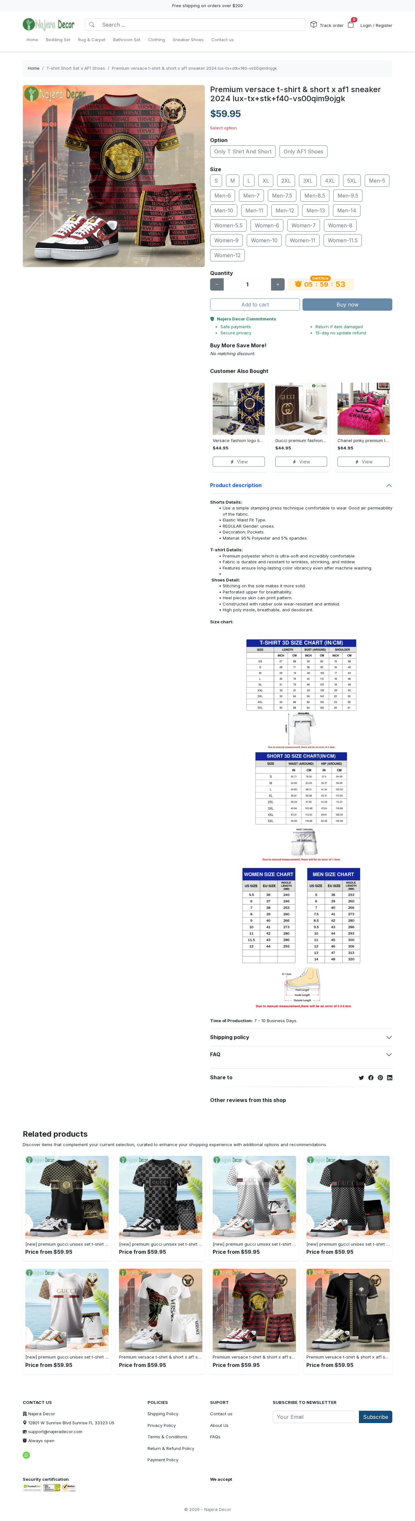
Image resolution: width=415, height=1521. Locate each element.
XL (266, 180)
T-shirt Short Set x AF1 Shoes (75, 68)
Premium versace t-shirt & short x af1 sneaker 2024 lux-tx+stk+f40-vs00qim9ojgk (194, 68)
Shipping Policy (163, 1413)
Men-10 (223, 210)
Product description (236, 485)
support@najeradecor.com (55, 1431)
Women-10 (264, 240)
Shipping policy (229, 1037)
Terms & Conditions (167, 1436)
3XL (308, 180)
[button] (351, 25)
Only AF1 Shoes (303, 151)
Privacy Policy (162, 1425)
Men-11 (254, 210)
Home (34, 68)
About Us (219, 1425)
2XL (286, 180)
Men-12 (285, 210)
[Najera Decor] (49, 25)
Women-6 (267, 225)
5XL (352, 180)
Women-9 (226, 240)
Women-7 (303, 225)
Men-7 (251, 195)
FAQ (215, 1054)
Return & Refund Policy (171, 1448)
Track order (332, 25)
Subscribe (375, 1417)
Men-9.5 (348, 195)
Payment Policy (163, 1459)
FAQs (215, 1436)
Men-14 (346, 210)
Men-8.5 (314, 195)
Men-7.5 (282, 195)
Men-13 (315, 210)
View (242, 461)
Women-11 (302, 240)
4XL (330, 180)
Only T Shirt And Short (242, 151)
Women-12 (227, 255)
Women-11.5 (343, 240)
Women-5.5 (228, 225)
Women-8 (340, 225)
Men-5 (377, 180)
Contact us (221, 1413)
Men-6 (222, 195)
